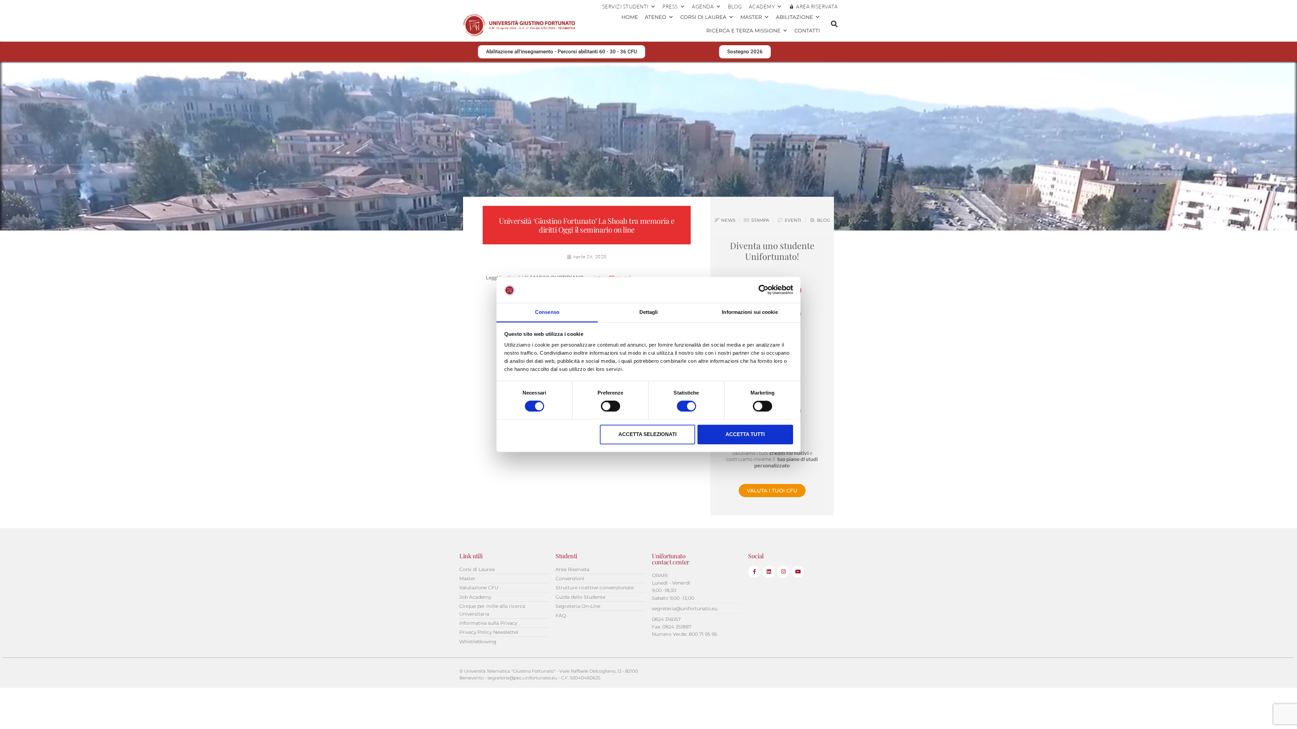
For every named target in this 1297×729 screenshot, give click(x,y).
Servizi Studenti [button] (625, 6)
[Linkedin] (769, 572)
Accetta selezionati (647, 434)
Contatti (807, 30)
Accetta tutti (745, 434)
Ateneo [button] (655, 17)
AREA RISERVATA (817, 6)
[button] (834, 24)
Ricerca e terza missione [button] (743, 30)
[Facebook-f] (754, 572)
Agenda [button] (703, 6)
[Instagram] (783, 572)
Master (751, 17)
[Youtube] (798, 572)
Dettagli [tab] (648, 312)
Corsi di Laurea (703, 17)
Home (629, 17)
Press (670, 6)
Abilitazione (794, 17)
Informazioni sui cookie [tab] (750, 312)
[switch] (610, 406)
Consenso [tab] (547, 312)
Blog (735, 6)
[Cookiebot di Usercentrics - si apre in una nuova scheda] (763, 290)
